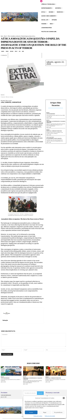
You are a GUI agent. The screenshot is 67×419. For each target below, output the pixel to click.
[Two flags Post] (19, 16)
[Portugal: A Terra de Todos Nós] (56, 371)
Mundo (11, 51)
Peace (16, 51)
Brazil (5, 36)
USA (19, 51)
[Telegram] (35, 56)
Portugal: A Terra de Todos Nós (54, 130)
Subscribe (40, 393)
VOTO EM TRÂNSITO (50, 113)
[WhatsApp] (28, 56)
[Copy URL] (39, 56)
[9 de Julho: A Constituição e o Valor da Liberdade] (33, 371)
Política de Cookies (38, 416)
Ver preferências (58, 412)
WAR (23, 51)
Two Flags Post (50, 137)
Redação (4, 55)
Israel (7, 51)
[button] (64, 398)
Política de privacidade (50, 416)
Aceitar (31, 412)
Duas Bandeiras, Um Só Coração (54, 138)
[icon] (41, 1)
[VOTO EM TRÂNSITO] (11, 371)
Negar (44, 412)
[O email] (31, 56)
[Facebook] (24, 56)
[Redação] (6, 313)
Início (2, 36)
